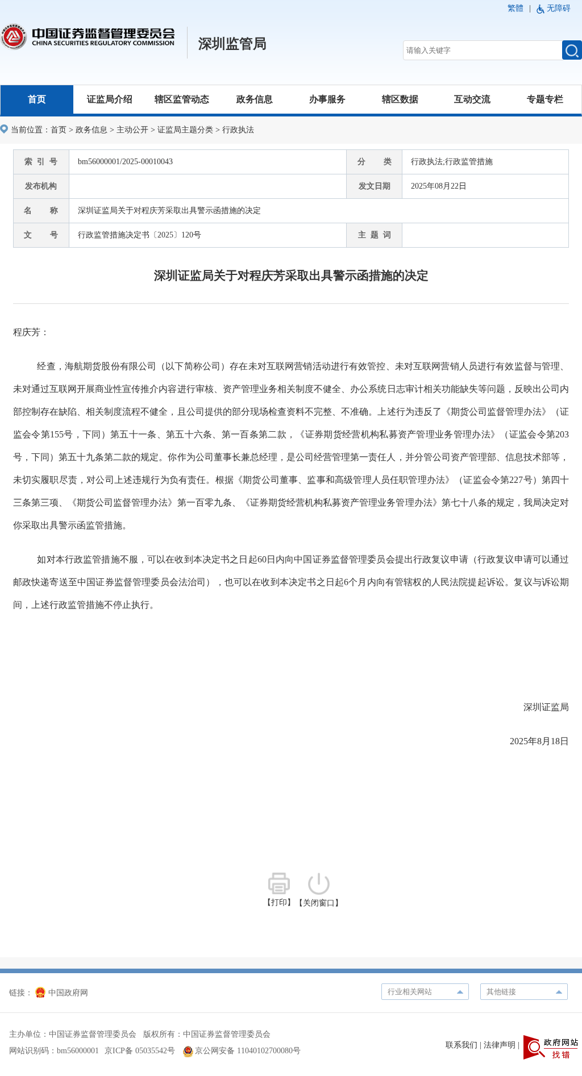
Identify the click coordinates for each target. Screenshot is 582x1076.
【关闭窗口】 (319, 903)
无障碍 (559, 8)
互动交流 (472, 99)
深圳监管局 (232, 43)
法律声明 (500, 1045)
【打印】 (279, 902)
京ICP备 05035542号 (140, 1050)
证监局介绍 (109, 99)
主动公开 (132, 130)
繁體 (515, 8)
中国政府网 (68, 993)
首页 (37, 99)
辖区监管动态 (182, 99)
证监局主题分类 (185, 130)
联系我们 (461, 1045)
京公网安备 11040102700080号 (248, 1050)
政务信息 (254, 99)
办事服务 (327, 99)
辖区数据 (400, 99)
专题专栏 (545, 99)
